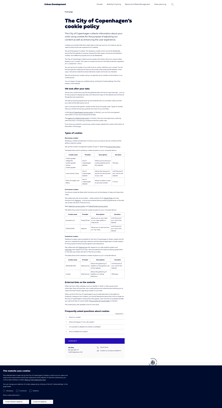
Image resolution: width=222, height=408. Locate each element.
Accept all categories (40, 401)
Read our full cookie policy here (35, 380)
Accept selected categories (14, 401)
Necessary (9, 391)
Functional (23, 391)
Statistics (36, 391)
